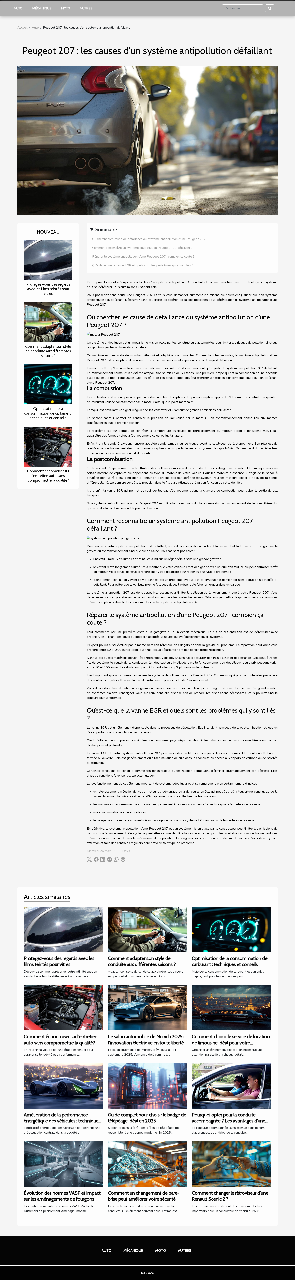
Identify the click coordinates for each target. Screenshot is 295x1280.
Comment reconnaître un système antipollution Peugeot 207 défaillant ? (142, 248)
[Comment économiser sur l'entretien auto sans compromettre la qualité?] (48, 446)
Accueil (22, 27)
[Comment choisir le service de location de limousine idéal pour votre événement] (231, 1007)
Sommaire (106, 229)
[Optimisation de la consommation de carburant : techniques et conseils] (48, 384)
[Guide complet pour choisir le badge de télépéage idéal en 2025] (147, 1086)
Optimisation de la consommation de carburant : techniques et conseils (48, 413)
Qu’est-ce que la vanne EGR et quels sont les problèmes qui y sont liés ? (143, 265)
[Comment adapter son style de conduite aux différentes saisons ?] (48, 322)
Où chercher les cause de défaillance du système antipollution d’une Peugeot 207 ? (150, 239)
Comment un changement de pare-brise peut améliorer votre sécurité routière (143, 1199)
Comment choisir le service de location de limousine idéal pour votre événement (231, 1043)
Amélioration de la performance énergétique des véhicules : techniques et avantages (62, 1121)
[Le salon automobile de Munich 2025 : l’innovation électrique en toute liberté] (147, 1007)
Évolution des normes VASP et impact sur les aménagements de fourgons (62, 1196)
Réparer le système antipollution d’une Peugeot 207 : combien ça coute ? (143, 256)
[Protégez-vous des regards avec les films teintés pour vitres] (48, 259)
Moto (65, 8)
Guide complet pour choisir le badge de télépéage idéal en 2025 (147, 1118)
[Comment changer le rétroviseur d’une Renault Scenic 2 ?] (231, 1164)
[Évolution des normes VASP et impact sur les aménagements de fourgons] (63, 1164)
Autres (86, 8)
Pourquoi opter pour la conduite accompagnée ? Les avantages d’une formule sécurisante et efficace (228, 1121)
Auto (18, 8)
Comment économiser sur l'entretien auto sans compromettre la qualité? (48, 476)
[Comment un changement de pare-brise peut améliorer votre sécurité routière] (147, 1164)
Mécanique (41, 8)
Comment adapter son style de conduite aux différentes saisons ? (48, 351)
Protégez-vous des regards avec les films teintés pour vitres (48, 289)
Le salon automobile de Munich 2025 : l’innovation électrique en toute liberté (146, 1039)
